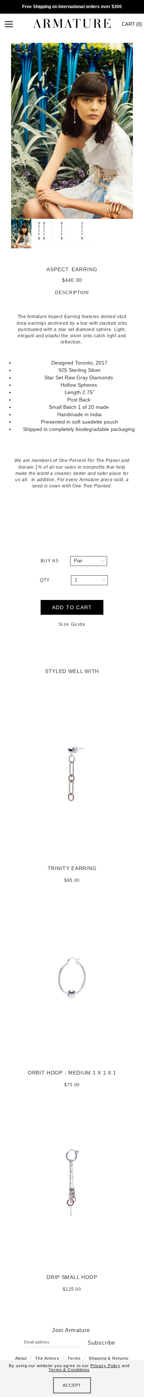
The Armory (47, 1358)
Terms (74, 1358)
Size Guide (72, 624)
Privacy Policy (105, 1365)
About (21, 1358)
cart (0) (132, 24)
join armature (71, 1330)
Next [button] (138, 131)
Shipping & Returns (109, 1358)
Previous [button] (5, 131)
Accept (72, 1385)
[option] (72, 131)
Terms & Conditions (69, 1369)
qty (45, 580)
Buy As (50, 560)
